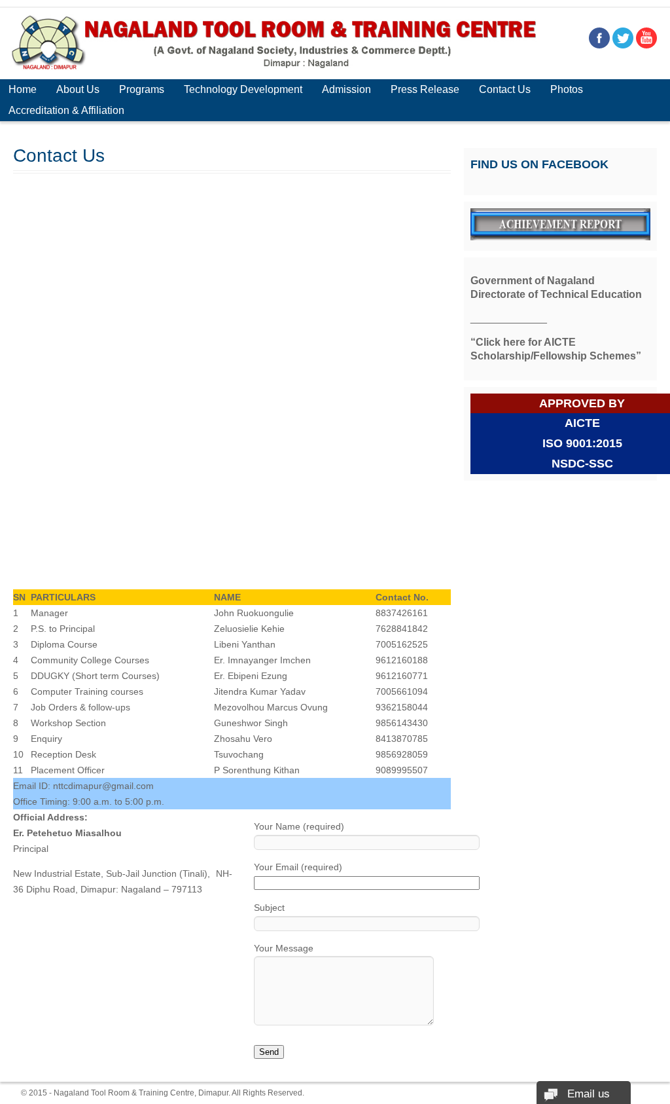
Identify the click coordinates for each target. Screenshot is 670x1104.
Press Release (425, 89)
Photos (566, 89)
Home (23, 89)
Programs (141, 89)
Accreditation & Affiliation (66, 110)
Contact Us (505, 89)
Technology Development (243, 89)
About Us (77, 89)
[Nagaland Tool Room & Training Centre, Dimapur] (274, 67)
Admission (346, 89)
